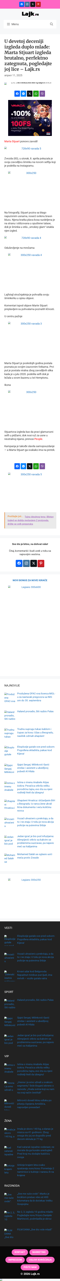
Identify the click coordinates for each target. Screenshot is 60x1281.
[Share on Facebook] (17, 94)
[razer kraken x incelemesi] (30, 1280)
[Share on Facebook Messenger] (23, 94)
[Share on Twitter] (29, 94)
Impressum (15, 1259)
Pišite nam (30, 1267)
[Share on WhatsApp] (36, 94)
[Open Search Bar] (51, 24)
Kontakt (20, 1252)
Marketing (39, 1252)
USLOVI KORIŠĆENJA (40, 1259)
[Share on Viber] (42, 94)
